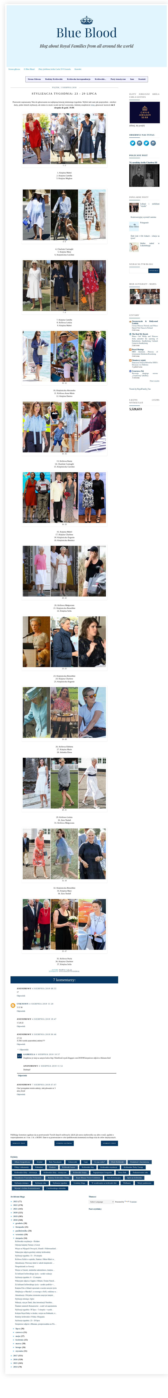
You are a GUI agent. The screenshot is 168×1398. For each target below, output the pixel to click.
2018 (15, 1220)
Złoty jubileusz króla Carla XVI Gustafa (54, 69)
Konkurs (52, 1167)
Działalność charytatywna (139, 1162)
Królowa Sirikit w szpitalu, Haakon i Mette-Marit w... (35, 1259)
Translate (133, 1202)
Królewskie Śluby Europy (133, 1167)
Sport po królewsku (134, 1178)
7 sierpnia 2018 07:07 (44, 1085)
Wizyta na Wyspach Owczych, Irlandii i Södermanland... (36, 1249)
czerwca (19, 1332)
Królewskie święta (79, 1173)
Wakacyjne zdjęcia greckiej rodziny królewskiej (32, 1252)
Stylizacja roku (40, 1183)
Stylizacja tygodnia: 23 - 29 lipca (27, 1321)
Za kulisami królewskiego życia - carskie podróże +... (35, 1285)
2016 (15, 1359)
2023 (15, 1201)
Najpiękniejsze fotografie (102, 1173)
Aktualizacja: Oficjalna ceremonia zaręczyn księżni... (34, 1295)
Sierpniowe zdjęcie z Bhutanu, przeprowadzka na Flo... (35, 1324)
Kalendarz (39, 1167)
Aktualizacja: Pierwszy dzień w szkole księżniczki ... (34, 1263)
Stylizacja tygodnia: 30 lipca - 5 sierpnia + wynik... (34, 1310)
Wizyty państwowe (144, 1183)
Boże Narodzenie (55, 1162)
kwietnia (20, 1340)
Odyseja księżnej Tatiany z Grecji (27, 1245)
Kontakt (78, 69)
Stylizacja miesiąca (21, 1183)
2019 (15, 1216)
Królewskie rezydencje (108, 1167)
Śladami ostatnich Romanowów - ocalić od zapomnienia (36, 1306)
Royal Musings (138, 349)
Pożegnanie (144, 223)
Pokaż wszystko (154, 381)
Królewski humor (68, 1167)
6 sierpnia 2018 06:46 (44, 1034)
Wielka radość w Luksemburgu (149, 244)
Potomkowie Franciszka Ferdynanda (27, 1178)
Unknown (23, 1004)
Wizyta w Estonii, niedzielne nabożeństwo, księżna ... (35, 1270)
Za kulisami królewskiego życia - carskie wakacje (33, 1274)
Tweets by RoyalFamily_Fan (140, 389)
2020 (15, 1213)
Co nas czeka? (99, 1162)
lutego (19, 1347)
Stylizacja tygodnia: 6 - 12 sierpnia (28, 1277)
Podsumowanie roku (140, 1173)
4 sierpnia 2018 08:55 (44, 989)
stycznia (20, 1351)
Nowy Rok (122, 1173)
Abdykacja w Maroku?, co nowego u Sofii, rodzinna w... (36, 1292)
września (20, 1235)
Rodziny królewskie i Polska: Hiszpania (29, 1317)
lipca (18, 1329)
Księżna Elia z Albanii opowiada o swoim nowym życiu (36, 1288)
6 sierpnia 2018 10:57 (48, 1054)
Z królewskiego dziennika (56, 1188)
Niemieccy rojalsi (139, 360)
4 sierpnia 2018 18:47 (44, 1019)
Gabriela (29, 1054)
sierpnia (20, 1238)
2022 (15, 1205)
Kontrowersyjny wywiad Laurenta (143, 217)
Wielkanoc (127, 1183)
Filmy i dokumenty (21, 1167)
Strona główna (14, 69)
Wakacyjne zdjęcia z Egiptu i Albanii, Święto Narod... (35, 1281)
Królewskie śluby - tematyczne (55, 1173)
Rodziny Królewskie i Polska (58, 1178)
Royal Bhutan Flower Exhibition (88, 1178)
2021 (15, 1209)
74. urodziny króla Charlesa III (143, 162)
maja (18, 1336)
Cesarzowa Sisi (138, 371)
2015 (15, 1363)
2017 (15, 1356)
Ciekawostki (72, 1162)
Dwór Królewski (117, 1162)
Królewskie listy (88, 1167)
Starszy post (109, 1143)
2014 (15, 1367)
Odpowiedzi (24, 1050)
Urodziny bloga (79, 1183)
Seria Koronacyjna (114, 1178)
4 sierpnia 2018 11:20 (41, 1004)
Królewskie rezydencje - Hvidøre (27, 1241)
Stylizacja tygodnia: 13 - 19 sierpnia (28, 1256)
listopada (20, 1227)
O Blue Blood (29, 69)
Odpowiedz (21, 996)
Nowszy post (19, 1143)
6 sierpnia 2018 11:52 (51, 1066)
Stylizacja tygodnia (69, 971)
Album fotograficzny (22, 1162)
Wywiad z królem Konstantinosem (27, 1188)
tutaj (92, 105)
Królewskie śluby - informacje (25, 1173)
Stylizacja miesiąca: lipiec (24, 1299)
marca (19, 1344)
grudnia (19, 1223)
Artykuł (39, 1162)
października (22, 1231)
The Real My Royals (140, 334)
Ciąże (86, 1162)
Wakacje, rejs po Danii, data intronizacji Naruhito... (34, 1302)
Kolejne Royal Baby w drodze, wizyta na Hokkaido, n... (36, 1313)
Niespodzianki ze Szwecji (24, 1267)
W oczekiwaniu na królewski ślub (104, 1183)
